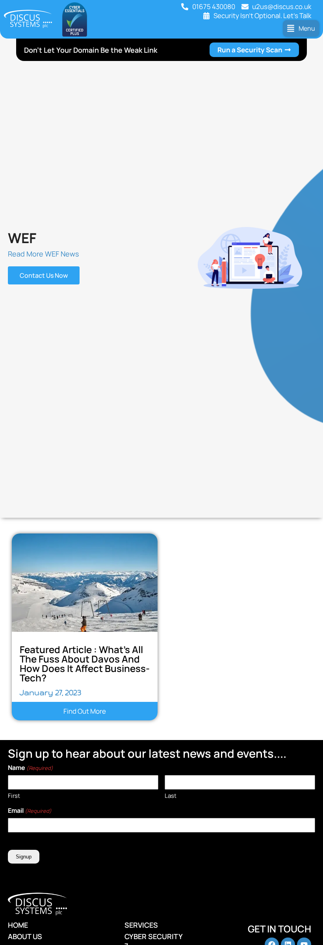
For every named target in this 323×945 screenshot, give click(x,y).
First (14, 796)
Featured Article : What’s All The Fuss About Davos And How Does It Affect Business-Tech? (85, 663)
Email (30, 810)
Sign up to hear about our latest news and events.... (147, 753)
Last (170, 796)
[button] (301, 28)
